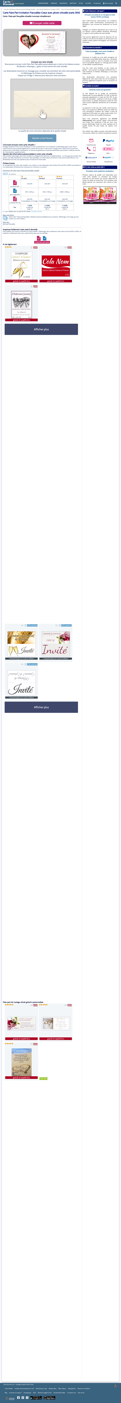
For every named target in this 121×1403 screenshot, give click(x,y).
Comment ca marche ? (15, 1392)
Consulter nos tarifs (36, 211)
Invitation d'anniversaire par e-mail (24, 1388)
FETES (81, 3)
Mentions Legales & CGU (45, 1392)
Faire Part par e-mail (41, 1388)
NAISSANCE (63, 3)
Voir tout (43, 1079)
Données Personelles (59, 1392)
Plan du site (81, 1392)
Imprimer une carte (42, 242)
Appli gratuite (72, 1388)
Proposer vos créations (83, 1388)
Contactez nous (71, 1392)
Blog (6, 1392)
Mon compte (108, 3)
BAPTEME (73, 3)
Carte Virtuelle (9, 1388)
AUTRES (88, 3)
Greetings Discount (11, 1398)
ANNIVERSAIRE (43, 3)
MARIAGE (54, 3)
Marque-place (52, 1388)
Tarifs (34, 1392)
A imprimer (97, 3)
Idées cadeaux (62, 1388)
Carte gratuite (27, 1392)
